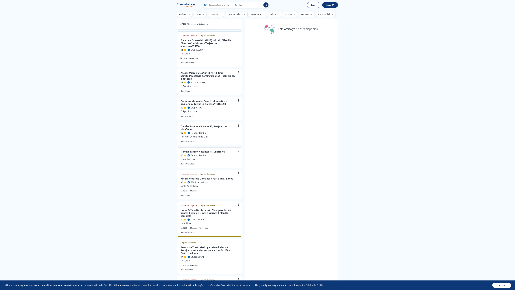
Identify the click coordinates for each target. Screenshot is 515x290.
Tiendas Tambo (198, 132)
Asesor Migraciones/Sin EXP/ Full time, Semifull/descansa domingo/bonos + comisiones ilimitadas (208, 75)
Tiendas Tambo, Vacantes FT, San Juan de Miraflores (204, 128)
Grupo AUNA (197, 49)
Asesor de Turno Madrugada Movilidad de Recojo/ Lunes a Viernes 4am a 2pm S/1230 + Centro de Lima (205, 250)
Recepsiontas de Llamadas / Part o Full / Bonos (207, 178)
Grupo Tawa (197, 107)
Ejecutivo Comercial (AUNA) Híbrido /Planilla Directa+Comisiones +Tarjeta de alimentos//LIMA (206, 43)
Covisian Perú (197, 219)
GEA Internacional (199, 182)
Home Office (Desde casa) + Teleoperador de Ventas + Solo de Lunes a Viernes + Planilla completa (206, 213)
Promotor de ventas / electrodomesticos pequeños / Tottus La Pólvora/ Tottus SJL (204, 102)
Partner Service (198, 82)
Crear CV (330, 5)
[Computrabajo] (186, 5)
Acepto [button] (502, 285)
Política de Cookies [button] (315, 285)
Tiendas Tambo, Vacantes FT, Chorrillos (203, 151)
